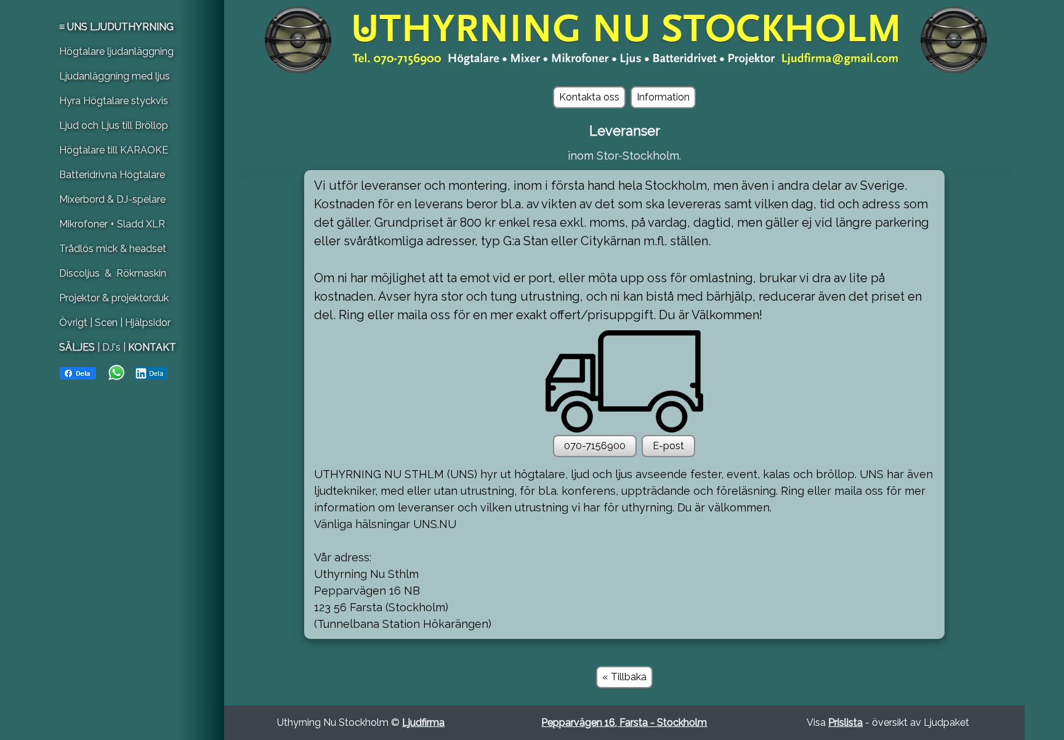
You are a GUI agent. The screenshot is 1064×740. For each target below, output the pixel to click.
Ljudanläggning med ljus (114, 76)
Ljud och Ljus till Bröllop (113, 125)
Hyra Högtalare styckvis (113, 101)
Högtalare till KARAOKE (113, 150)
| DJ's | (111, 347)
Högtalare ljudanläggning (116, 51)
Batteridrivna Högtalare (112, 175)
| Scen (104, 322)
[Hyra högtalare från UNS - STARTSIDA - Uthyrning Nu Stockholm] (624, 36)
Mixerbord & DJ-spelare (112, 199)
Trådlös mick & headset (112, 248)
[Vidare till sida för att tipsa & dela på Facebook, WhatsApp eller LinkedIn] (113, 372)
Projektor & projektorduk (114, 298)
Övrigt (74, 322)
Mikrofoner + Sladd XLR (112, 224)
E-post (668, 446)
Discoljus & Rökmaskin (112, 273)
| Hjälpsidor (145, 322)
